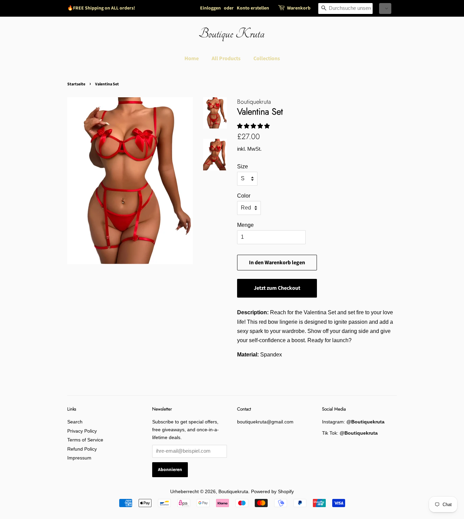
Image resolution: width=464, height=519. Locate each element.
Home (191, 58)
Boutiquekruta (233, 491)
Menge (245, 225)
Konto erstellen (253, 8)
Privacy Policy (82, 431)
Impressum (79, 458)
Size (242, 166)
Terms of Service (85, 439)
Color (243, 196)
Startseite (76, 84)
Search (75, 421)
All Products (226, 58)
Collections (266, 58)
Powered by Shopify (272, 491)
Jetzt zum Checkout (277, 288)
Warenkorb (298, 8)
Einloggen (210, 8)
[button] (385, 8)
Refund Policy (82, 449)
